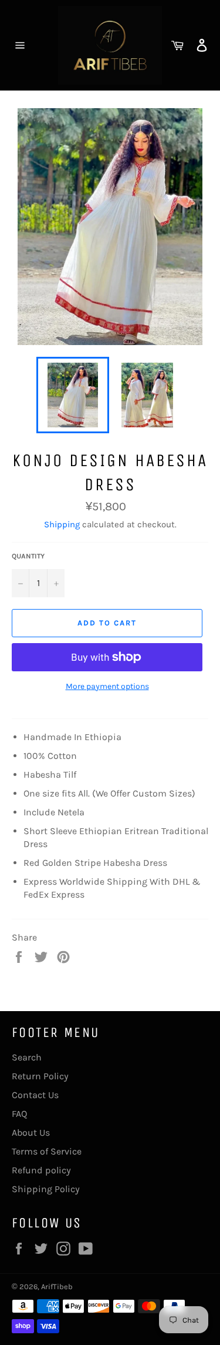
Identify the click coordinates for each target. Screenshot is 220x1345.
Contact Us (35, 1094)
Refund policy (41, 1170)
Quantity (28, 556)
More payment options (107, 686)
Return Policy (40, 1076)
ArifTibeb (57, 1286)
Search (27, 1057)
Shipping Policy (46, 1189)
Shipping (62, 524)
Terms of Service (47, 1151)
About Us (31, 1132)
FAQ (19, 1113)
